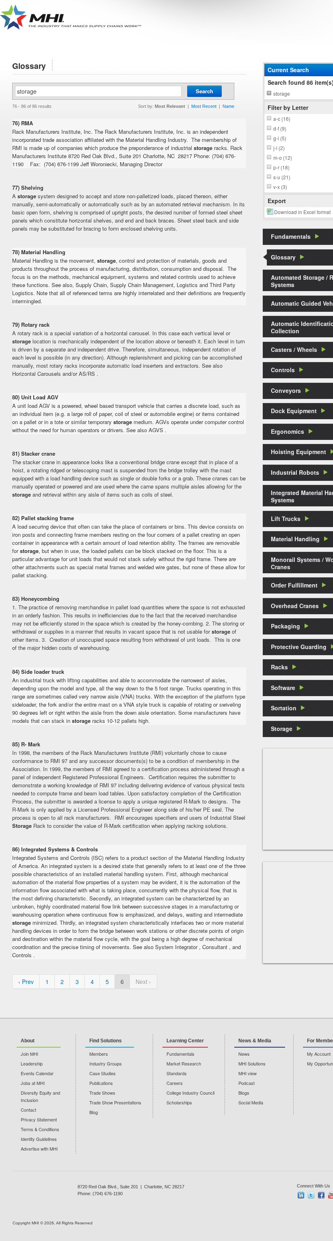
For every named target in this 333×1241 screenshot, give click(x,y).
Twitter (311, 1195)
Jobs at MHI (33, 1083)
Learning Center (185, 1041)
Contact (28, 1109)
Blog (93, 1112)
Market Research (183, 1063)
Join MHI (29, 1053)
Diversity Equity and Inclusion (40, 1096)
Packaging (285, 626)
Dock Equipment (294, 411)
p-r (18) (281, 167)
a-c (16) (281, 118)
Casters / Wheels (294, 349)
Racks (279, 667)
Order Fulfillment (294, 585)
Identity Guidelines (39, 1139)
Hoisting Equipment (298, 452)
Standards (176, 1073)
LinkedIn (301, 1195)
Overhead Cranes (295, 606)
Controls (283, 370)
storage (281, 93)
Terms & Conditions (40, 1129)
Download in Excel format (302, 211)
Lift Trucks (286, 518)
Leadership (32, 1063)
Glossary (283, 257)
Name (228, 106)
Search (204, 91)
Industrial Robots (295, 472)
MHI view (247, 1073)
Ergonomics (287, 431)
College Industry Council (190, 1092)
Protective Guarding (299, 647)
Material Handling (295, 539)
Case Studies (102, 1073)
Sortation (283, 708)
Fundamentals (291, 236)
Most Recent (203, 106)
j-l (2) (279, 147)
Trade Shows (102, 1092)
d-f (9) (279, 128)
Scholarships (179, 1102)
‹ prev (26, 981)
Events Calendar (37, 1073)
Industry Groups (105, 1063)
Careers (174, 1083)
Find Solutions (105, 1041)
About (28, 1041)
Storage (281, 728)
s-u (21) (281, 177)
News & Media (254, 1041)
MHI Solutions (252, 1063)
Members (98, 1053)
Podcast (246, 1083)
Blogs (243, 1092)
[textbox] (98, 91)
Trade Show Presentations (115, 1102)
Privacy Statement (39, 1119)
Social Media (250, 1102)
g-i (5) (279, 138)
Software (283, 688)
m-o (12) (282, 157)
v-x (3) (280, 186)
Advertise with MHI (39, 1148)
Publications (101, 1083)
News (244, 1053)
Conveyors (286, 390)
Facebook (321, 1195)
